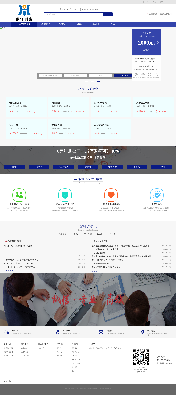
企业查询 (161, 167)
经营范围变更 (76, 363)
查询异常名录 (113, 167)
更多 (73, 371)
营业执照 (74, 367)
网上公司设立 (63, 167)
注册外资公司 (8, 352)
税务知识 (62, 234)
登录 (147, 2)
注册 (154, 2)
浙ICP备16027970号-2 (104, 388)
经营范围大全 (39, 167)
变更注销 (88, 234)
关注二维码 (163, 2)
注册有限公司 (8, 356)
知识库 (79, 24)
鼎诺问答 (95, 24)
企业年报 (88, 167)
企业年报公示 (25, 352)
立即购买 (146, 50)
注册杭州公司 (8, 348)
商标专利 (101, 234)
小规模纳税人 (76, 359)
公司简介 (59, 348)
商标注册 (41, 348)
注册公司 (75, 234)
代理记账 (62, 24)
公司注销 (74, 348)
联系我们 (59, 356)
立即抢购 (29, 111)
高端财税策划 (25, 356)
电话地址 (137, 167)
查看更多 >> (10, 270)
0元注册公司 (45, 24)
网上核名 (14, 167)
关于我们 (112, 24)
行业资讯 (113, 234)
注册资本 (74, 356)
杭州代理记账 (76, 352)
